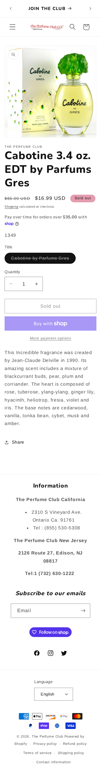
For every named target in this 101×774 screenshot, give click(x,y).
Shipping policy (71, 753)
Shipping (11, 206)
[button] (12, 27)
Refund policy (74, 744)
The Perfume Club (47, 736)
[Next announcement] (90, 9)
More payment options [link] (50, 338)
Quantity (12, 271)
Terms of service (37, 753)
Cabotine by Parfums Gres (43, 259)
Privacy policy (45, 744)
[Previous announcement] (10, 9)
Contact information (53, 762)
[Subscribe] (83, 611)
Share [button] (18, 442)
